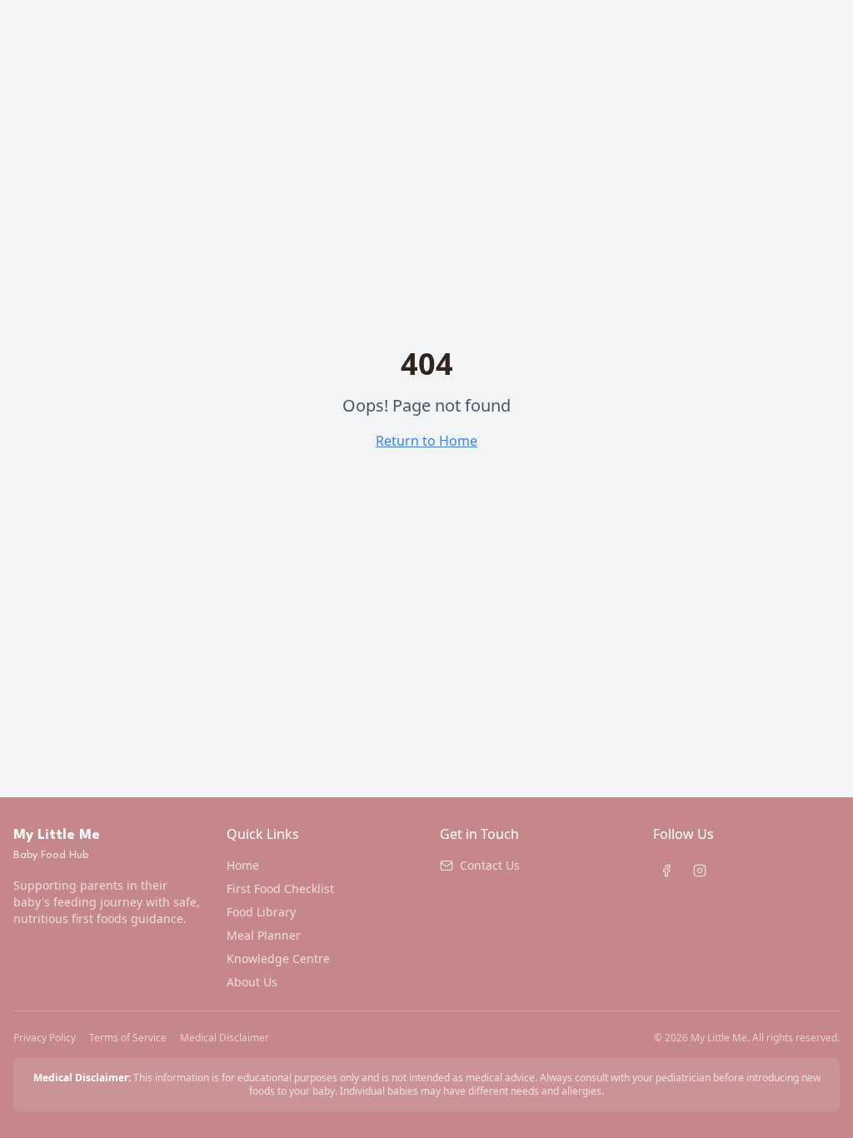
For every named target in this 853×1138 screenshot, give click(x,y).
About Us (252, 982)
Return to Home (426, 441)
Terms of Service (128, 1038)
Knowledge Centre (278, 958)
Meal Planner (264, 935)
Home (243, 865)
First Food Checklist (280, 888)
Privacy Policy (44, 1038)
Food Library (261, 912)
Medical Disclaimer (224, 1038)
